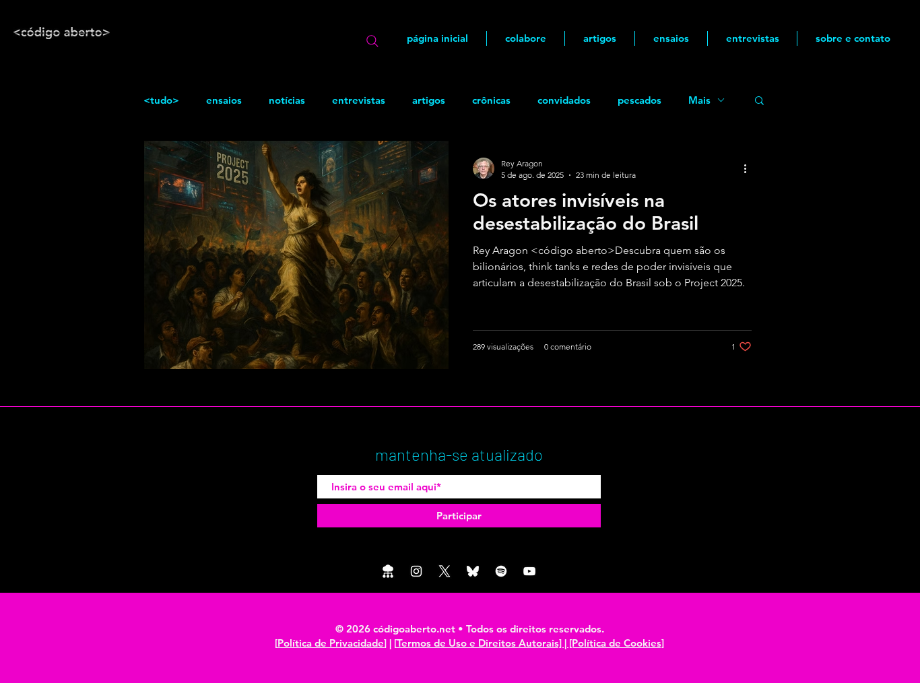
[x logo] (444, 571)
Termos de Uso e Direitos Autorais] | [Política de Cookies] (530, 643)
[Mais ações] (750, 168)
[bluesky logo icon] (472, 571)
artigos (428, 100)
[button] (759, 101)
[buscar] (372, 41)
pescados (639, 100)
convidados (564, 100)
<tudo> (161, 100)
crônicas (491, 100)
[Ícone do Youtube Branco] (529, 571)
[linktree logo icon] (388, 571)
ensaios (224, 100)
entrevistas (358, 100)
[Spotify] (501, 571)
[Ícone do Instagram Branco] (416, 571)
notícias (287, 100)
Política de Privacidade (330, 643)
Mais (699, 100)
